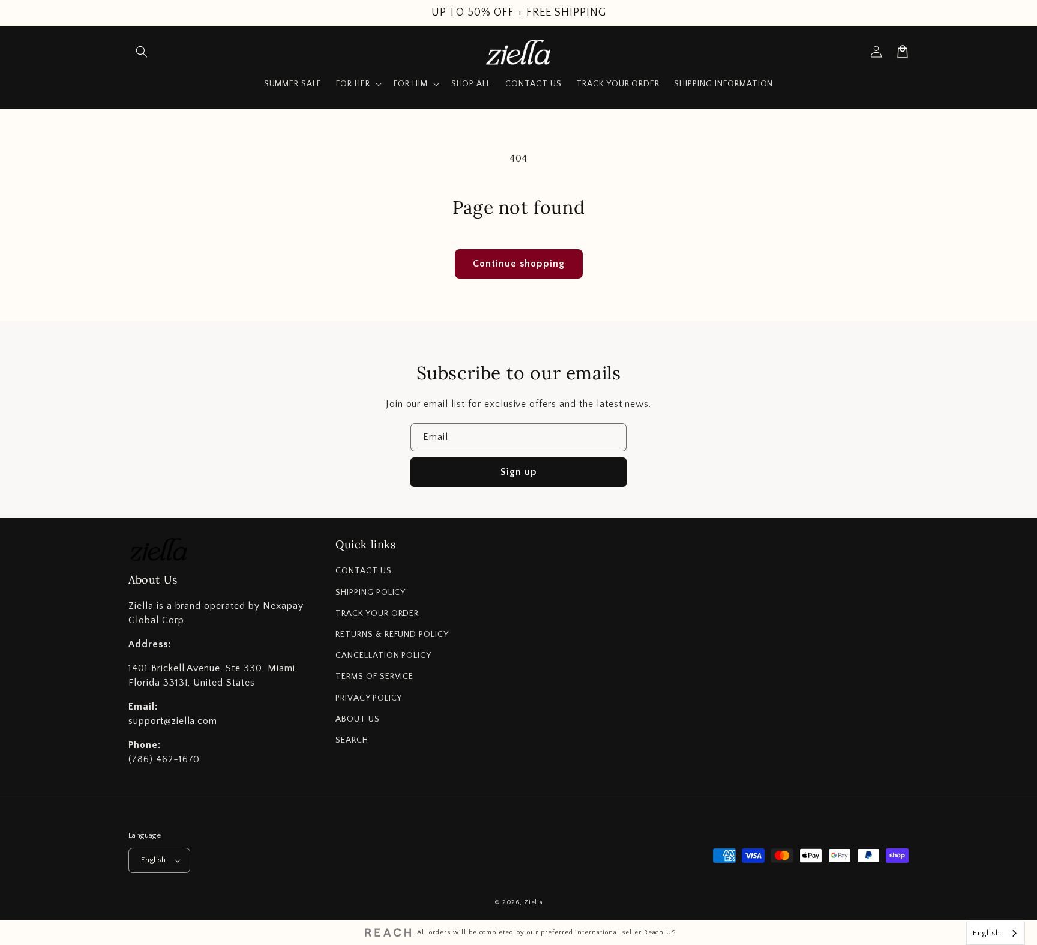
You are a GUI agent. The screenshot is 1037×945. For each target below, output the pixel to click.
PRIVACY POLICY (368, 698)
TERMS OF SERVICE (374, 676)
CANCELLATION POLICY (383, 655)
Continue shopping (519, 263)
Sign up (518, 471)
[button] (141, 51)
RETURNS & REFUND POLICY (392, 634)
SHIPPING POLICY (370, 592)
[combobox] (995, 933)
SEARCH (351, 740)
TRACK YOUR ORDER (377, 613)
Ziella (533, 902)
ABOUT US (357, 719)
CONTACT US (363, 571)
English (153, 860)
